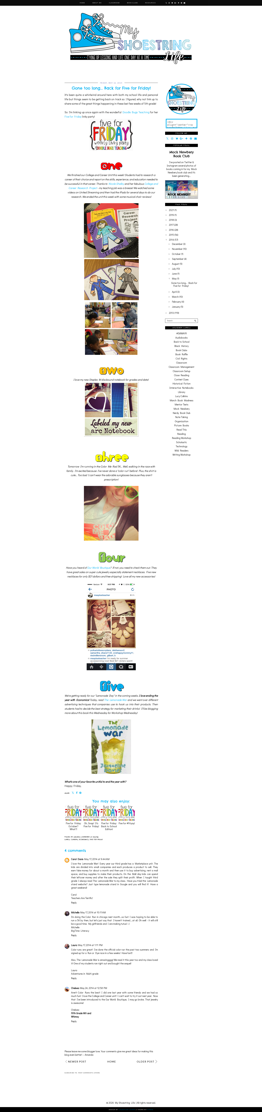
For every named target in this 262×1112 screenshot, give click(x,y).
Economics (84, 839)
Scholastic (181, 442)
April (174, 291)
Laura (74, 945)
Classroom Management (181, 366)
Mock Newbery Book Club (181, 154)
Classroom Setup (181, 371)
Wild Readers (181, 450)
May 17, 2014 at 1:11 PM (90, 945)
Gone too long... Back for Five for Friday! (184, 284)
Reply (74, 902)
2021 (171, 210)
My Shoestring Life (125, 1102)
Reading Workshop (181, 438)
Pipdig (150, 1109)
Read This (181, 429)
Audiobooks (181, 337)
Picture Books (181, 425)
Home (82, 3)
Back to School (181, 341)
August (175, 263)
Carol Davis (77, 859)
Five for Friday (73, 116)
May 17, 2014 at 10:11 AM (93, 912)
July (174, 268)
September (177, 258)
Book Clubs (132, 3)
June (174, 273)
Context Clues (181, 379)
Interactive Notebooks (181, 387)
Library (181, 392)
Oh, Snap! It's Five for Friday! (91, 825)
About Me (97, 3)
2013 (171, 312)
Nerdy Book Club (181, 413)
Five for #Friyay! (127, 823)
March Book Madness (181, 400)
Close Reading (181, 375)
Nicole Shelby (116, 183)
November (177, 248)
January (176, 306)
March (175, 296)
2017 (171, 224)
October (176, 254)
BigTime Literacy (80, 930)
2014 (171, 239)
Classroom (114, 3)
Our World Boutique (98, 567)
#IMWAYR (181, 333)
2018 (171, 219)
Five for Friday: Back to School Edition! (109, 826)
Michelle (75, 912)
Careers (74, 839)
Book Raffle (181, 354)
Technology (181, 446)
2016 (171, 229)
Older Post (145, 1061)
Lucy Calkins (181, 396)
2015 (171, 234)
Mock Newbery (182, 408)
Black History (181, 346)
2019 (171, 215)
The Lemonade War (115, 700)
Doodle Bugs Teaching (136, 112)
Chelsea (75, 988)
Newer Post (77, 1061)
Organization (181, 421)
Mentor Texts (181, 404)
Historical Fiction (181, 383)
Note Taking (181, 417)
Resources (150, 3)
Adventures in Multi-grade (84, 973)
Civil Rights (181, 358)
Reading (181, 433)
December (177, 244)
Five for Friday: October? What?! (73, 826)
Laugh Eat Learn (127, 1109)
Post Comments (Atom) (89, 1073)
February (176, 301)
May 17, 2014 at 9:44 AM (96, 859)
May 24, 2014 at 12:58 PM (93, 988)
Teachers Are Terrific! (82, 898)
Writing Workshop (181, 454)
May (174, 278)
